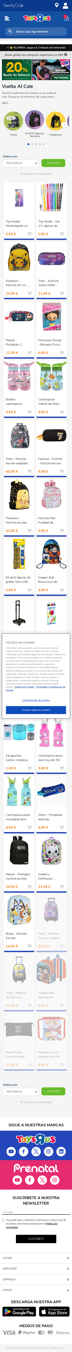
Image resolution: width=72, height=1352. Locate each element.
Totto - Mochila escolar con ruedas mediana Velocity (16, 995)
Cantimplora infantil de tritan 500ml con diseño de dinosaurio (50, 402)
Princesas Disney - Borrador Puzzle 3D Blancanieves (50, 343)
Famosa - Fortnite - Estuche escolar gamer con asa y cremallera (50, 461)
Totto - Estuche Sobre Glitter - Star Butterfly (48, 283)
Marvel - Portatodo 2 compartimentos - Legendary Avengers (18, 343)
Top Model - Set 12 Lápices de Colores (49, 224)
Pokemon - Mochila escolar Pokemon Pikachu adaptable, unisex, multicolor (18, 521)
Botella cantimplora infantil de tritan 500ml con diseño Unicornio (18, 402)
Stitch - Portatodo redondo (50, 817)
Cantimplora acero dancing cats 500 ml (50, 758)
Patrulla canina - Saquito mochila (49, 1054)
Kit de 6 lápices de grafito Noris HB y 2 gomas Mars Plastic (18, 580)
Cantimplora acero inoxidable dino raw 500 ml (18, 817)
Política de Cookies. (25, 686)
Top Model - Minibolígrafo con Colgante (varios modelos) (17, 224)
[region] (36, 676)
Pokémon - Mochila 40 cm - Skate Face (17, 283)
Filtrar (53, 163)
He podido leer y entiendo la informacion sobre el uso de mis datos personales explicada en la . (36, 1223)
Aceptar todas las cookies (36, 709)
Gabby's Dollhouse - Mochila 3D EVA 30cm (49, 877)
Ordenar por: (10, 156)
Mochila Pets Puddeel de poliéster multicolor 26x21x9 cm (47, 521)
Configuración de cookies (36, 700)
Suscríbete (36, 1239)
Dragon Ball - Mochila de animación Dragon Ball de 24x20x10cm (50, 995)
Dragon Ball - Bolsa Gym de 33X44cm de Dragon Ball (47, 580)
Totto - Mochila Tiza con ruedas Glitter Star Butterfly (48, 936)
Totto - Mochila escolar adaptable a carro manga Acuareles (17, 461)
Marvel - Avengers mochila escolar (18, 876)
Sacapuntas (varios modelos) (17, 758)
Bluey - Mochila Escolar (16, 936)
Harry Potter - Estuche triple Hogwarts (15, 1055)
